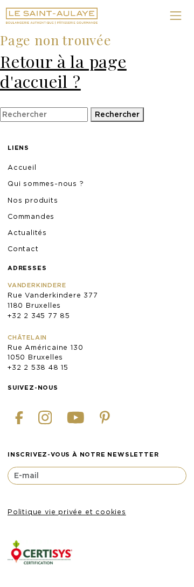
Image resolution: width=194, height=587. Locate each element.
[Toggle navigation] (175, 16)
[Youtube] (76, 418)
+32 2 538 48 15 (38, 367)
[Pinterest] (105, 417)
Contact (23, 249)
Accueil (22, 167)
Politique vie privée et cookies (67, 512)
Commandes (31, 216)
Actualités (27, 233)
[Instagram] (45, 418)
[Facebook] (19, 417)
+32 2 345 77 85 (39, 316)
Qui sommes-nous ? (46, 183)
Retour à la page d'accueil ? (63, 71)
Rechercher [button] (117, 114)
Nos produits (33, 200)
